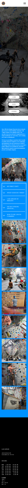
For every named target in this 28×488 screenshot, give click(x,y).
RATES (14, 104)
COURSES (14, 111)
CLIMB (14, 97)
